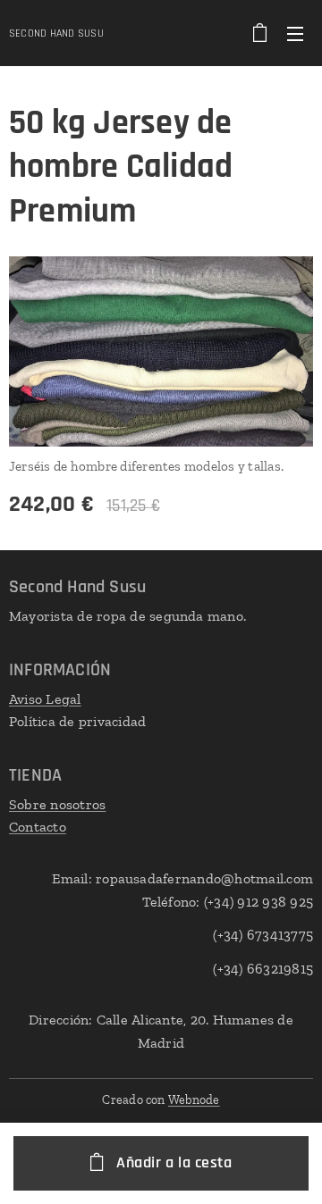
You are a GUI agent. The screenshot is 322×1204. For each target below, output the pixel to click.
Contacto (37, 826)
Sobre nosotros (57, 804)
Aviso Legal (45, 698)
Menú (295, 33)
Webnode (194, 1100)
